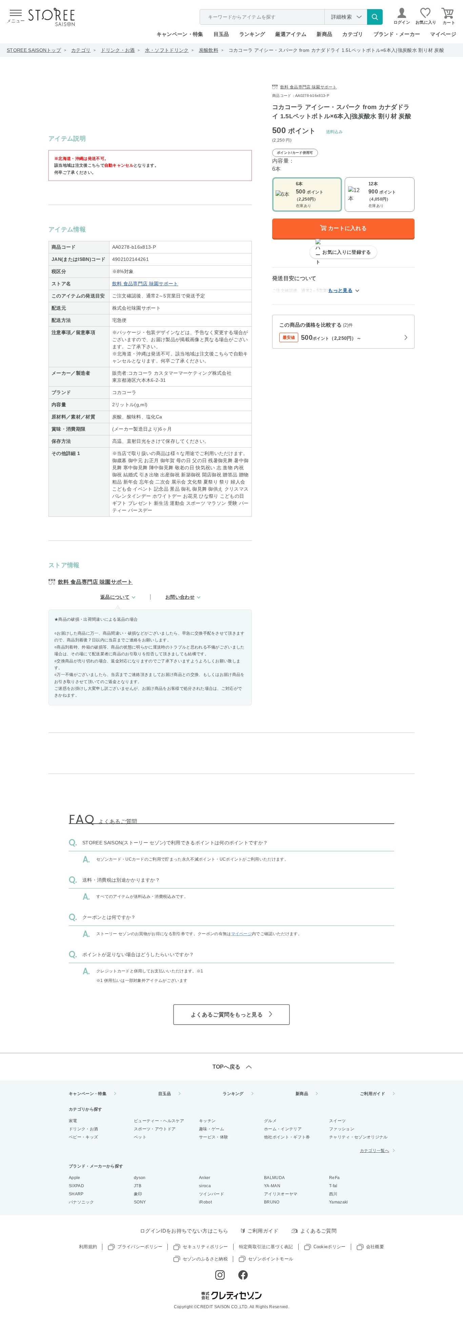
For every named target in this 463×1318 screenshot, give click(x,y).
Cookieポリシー (330, 1246)
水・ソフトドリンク (167, 50)
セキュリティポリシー (205, 1246)
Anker (204, 1177)
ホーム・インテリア (283, 1129)
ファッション (341, 1129)
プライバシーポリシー (139, 1246)
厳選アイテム (290, 34)
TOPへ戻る (227, 1067)
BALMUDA (274, 1177)
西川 (333, 1194)
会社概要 (375, 1246)
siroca (205, 1185)
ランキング (252, 34)
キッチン (207, 1120)
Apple (74, 1177)
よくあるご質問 (318, 1231)
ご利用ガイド (372, 1093)
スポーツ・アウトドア (155, 1129)
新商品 (324, 34)
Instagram (220, 1275)
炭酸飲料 (208, 50)
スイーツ (337, 1120)
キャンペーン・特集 (180, 34)
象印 (138, 1194)
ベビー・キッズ (83, 1137)
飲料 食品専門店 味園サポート (145, 283)
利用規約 (88, 1246)
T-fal (333, 1185)
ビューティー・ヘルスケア (159, 1120)
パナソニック (81, 1202)
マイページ (443, 34)
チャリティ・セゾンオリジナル (358, 1137)
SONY (140, 1202)
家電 (73, 1120)
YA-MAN (272, 1185)
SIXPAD (76, 1185)
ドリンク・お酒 (118, 50)
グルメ (270, 1120)
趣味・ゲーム (211, 1129)
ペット (140, 1137)
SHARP (76, 1194)
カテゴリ (80, 50)
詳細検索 (341, 17)
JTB (137, 1185)
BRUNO (272, 1202)
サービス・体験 (213, 1137)
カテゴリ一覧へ (374, 1150)
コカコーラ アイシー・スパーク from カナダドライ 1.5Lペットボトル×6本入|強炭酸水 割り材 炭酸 (336, 50)
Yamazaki (338, 1202)
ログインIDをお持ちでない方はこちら (184, 1231)
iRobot (205, 1202)
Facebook (243, 1275)
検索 (375, 17)
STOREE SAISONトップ (34, 50)
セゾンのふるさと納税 (205, 1258)
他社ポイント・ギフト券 (287, 1137)
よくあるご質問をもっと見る (227, 1014)
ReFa (334, 1177)
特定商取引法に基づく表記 (266, 1246)
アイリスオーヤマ (281, 1194)
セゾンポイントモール (270, 1258)
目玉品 (221, 34)
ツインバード (211, 1194)
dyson (140, 1177)
